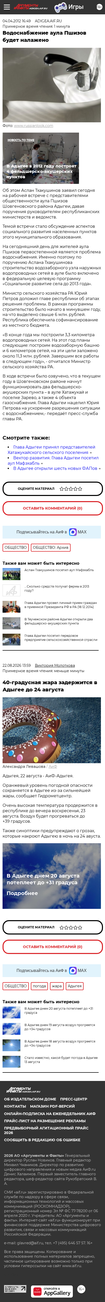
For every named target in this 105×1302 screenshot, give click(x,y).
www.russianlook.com (33, 125)
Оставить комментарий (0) (52, 508)
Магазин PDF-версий (52, 1106)
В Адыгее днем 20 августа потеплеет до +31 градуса (43, 879)
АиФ (53, 766)
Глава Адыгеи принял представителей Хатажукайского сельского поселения (51, 450)
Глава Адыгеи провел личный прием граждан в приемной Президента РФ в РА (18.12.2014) (60, 605)
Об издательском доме (30, 1099)
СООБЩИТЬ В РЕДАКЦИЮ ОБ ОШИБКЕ (42, 1140)
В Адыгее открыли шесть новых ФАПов (55, 468)
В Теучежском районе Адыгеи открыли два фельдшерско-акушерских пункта (58, 621)
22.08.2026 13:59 (17, 665)
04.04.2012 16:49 (17, 21)
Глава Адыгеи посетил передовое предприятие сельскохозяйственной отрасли (60, 638)
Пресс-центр (73, 1099)
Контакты (15, 1106)
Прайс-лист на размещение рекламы (45, 1121)
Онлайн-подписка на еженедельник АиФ (50, 1113)
